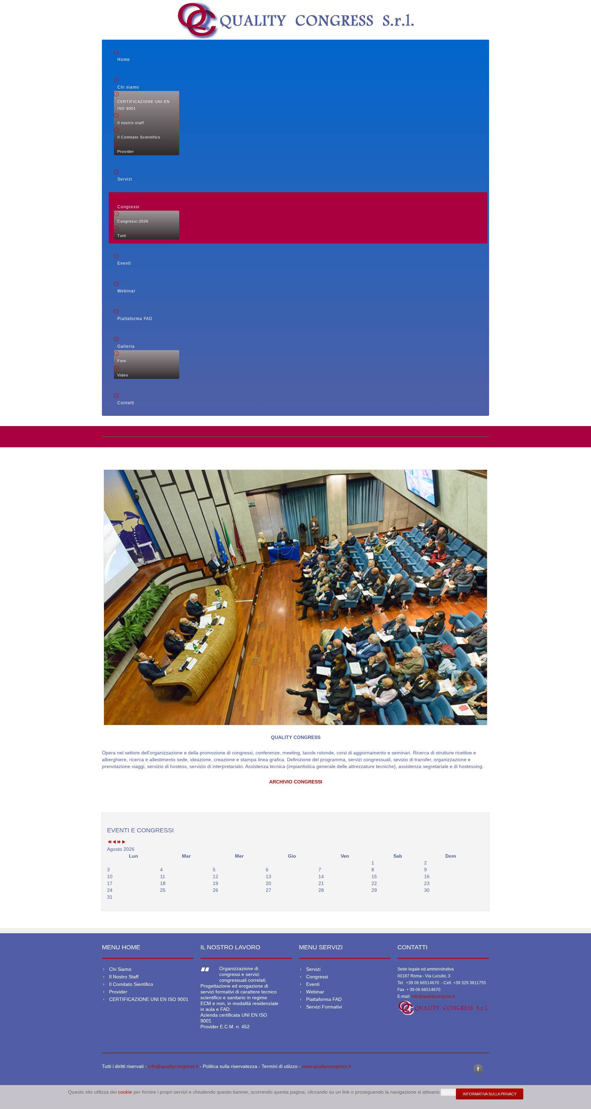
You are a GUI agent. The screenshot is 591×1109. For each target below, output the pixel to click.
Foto (121, 361)
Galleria (126, 346)
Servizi (124, 179)
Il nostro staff (130, 123)
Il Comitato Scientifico (138, 137)
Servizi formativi (324, 1006)
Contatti (125, 402)
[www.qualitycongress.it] (443, 1007)
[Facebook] (478, 1069)
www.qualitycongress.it (326, 1066)
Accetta (448, 1092)
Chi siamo (128, 87)
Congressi (128, 206)
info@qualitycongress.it (433, 996)
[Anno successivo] (119, 842)
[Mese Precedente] (114, 842)
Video (122, 375)
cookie (125, 1092)
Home (123, 59)
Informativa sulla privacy (489, 1094)
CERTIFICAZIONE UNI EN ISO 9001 (143, 105)
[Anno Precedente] (109, 842)
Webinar (126, 291)
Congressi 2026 (132, 221)
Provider (125, 151)
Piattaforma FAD (135, 318)
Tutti (121, 236)
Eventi (124, 263)
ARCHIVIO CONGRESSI (295, 781)
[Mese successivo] (123, 842)
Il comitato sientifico (131, 984)
